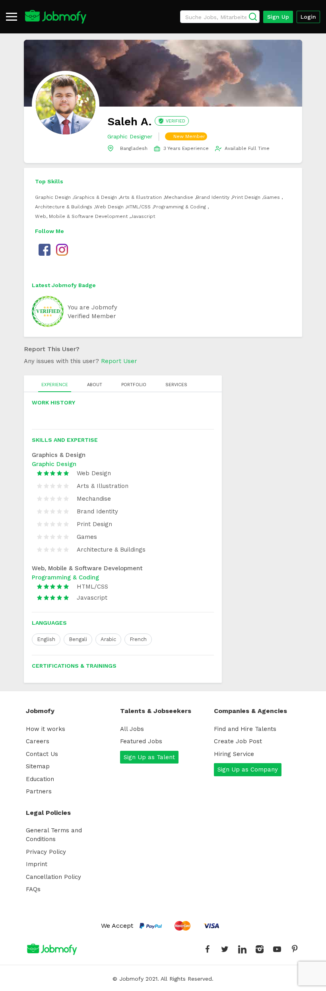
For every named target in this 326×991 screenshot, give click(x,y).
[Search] (253, 16)
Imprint (36, 864)
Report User (119, 361)
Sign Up (278, 17)
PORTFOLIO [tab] (133, 384)
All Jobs (132, 729)
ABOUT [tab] (94, 384)
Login (308, 17)
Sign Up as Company (247, 769)
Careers (37, 741)
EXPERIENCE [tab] (54, 384)
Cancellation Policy (53, 876)
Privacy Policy (46, 851)
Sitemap (38, 766)
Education (40, 779)
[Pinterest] (294, 949)
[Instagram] (259, 949)
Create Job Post (238, 741)
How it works (45, 729)
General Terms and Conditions (54, 835)
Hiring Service (234, 754)
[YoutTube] (277, 949)
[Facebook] (207, 949)
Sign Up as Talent (149, 757)
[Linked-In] (242, 949)
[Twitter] (224, 949)
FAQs (33, 889)
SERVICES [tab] (176, 384)
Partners (39, 791)
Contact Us (42, 754)
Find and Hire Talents (245, 729)
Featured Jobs (141, 741)
